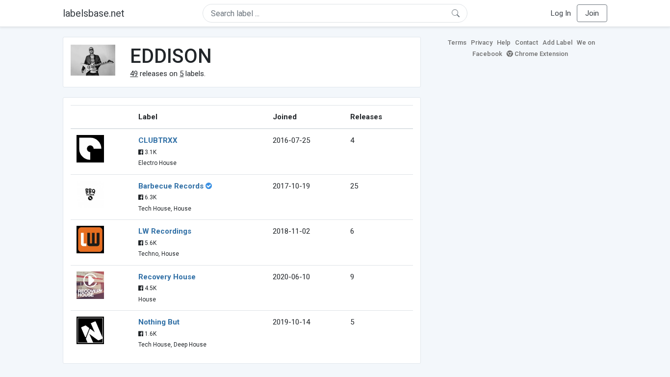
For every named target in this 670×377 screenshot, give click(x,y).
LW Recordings (164, 231)
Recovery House (167, 276)
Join (592, 13)
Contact (526, 42)
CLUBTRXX (158, 140)
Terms (457, 42)
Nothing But (159, 322)
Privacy (481, 42)
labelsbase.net (94, 13)
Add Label (557, 42)
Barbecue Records (171, 186)
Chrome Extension (540, 53)
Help (504, 42)
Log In (561, 13)
